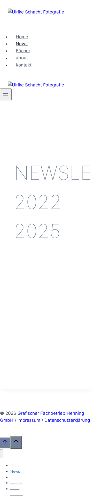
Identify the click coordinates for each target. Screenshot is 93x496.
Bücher (23, 50)
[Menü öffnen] (6, 94)
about (22, 58)
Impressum (29, 420)
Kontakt (24, 65)
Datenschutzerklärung (67, 420)
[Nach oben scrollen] (5, 443)
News (22, 43)
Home (22, 36)
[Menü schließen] (1, 453)
